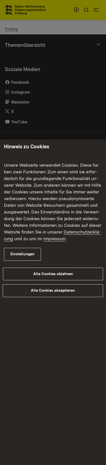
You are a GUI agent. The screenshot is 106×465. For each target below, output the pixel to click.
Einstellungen (22, 254)
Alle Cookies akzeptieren (53, 290)
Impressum (54, 238)
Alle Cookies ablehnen (53, 274)
